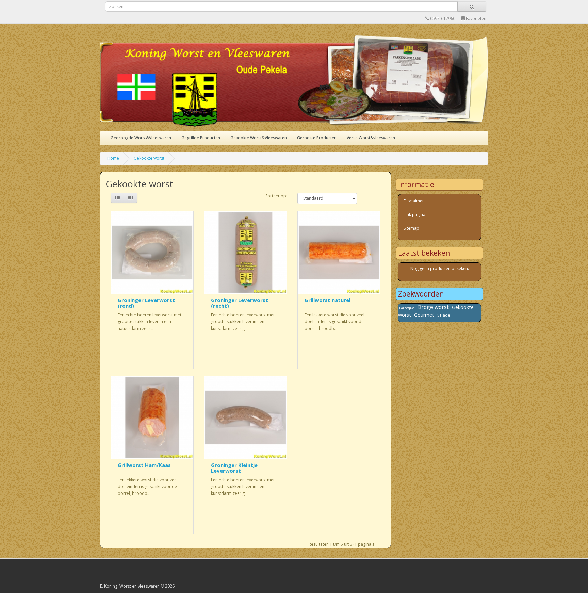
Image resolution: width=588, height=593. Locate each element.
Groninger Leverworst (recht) (239, 302)
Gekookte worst (149, 158)
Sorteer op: (276, 196)
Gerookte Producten (317, 138)
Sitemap (411, 228)
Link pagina (414, 214)
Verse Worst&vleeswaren (371, 138)
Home (113, 158)
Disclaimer (414, 201)
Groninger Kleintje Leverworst (234, 467)
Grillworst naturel (327, 299)
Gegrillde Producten (200, 138)
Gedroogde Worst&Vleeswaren (141, 138)
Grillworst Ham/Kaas (144, 464)
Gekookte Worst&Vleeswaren (258, 138)
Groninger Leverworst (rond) (146, 302)
